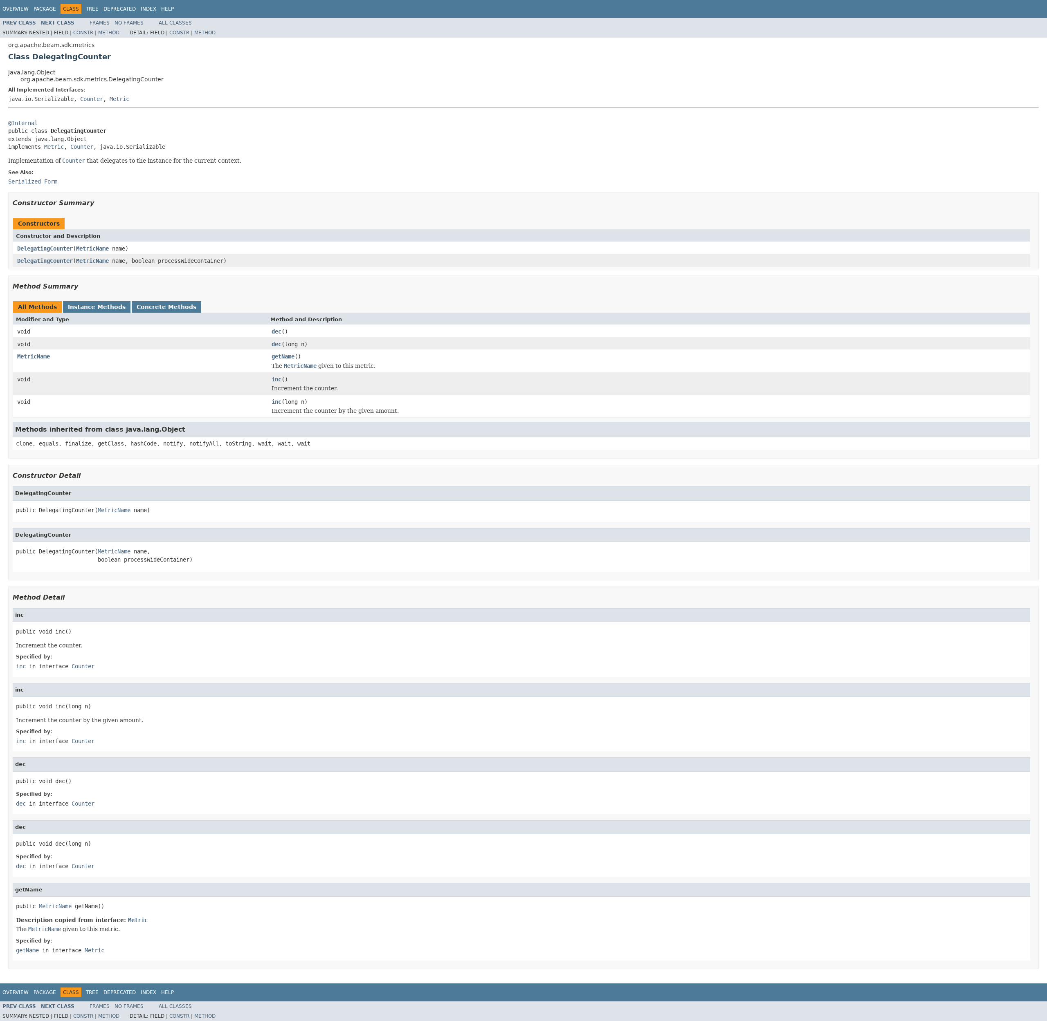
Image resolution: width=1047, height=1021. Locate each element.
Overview (15, 9)
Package (45, 9)
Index (148, 9)
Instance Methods (97, 307)
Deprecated (119, 9)
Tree (92, 9)
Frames (100, 23)
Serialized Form (32, 181)
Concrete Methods (166, 307)
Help (167, 9)
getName (283, 356)
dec (276, 331)
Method (108, 33)
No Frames (129, 23)
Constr (83, 33)
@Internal (23, 123)
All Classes (175, 23)
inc (276, 379)
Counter (91, 99)
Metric (119, 99)
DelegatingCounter (45, 248)
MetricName (92, 248)
